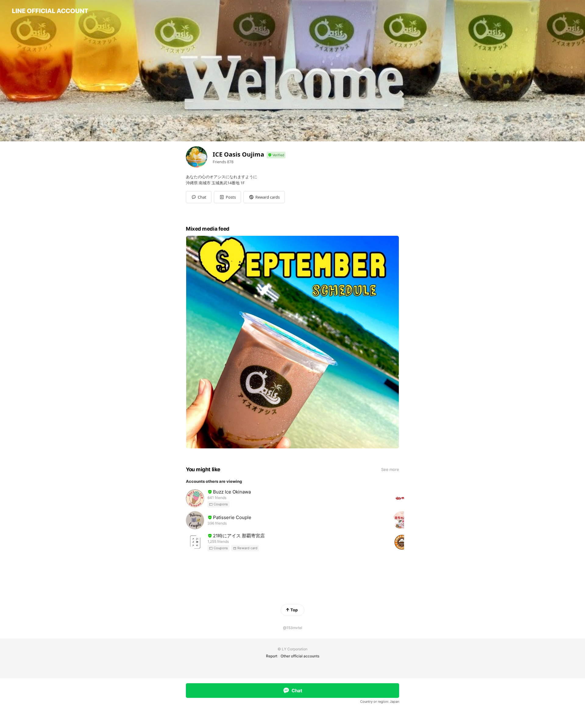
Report (271, 656)
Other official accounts (300, 656)
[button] (227, 197)
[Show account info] (276, 155)
